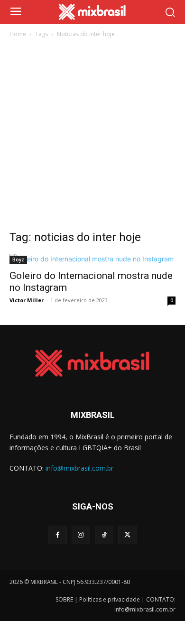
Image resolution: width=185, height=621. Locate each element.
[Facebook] (57, 535)
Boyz (18, 259)
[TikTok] (104, 535)
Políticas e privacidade (109, 599)
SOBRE (64, 599)
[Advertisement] (92, 136)
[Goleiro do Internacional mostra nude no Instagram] (92, 259)
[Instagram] (81, 535)
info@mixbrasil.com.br (79, 468)
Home (17, 34)
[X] (127, 535)
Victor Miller (26, 300)
